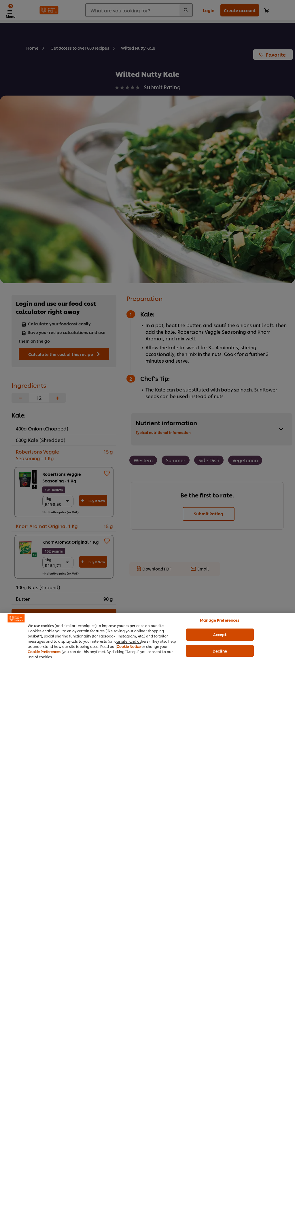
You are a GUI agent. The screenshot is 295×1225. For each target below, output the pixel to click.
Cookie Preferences (44, 651)
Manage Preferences (219, 619)
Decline (220, 650)
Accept (219, 634)
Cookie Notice (129, 646)
